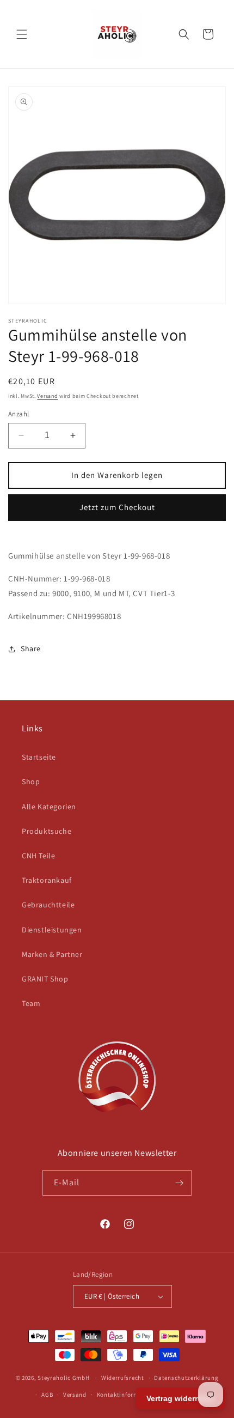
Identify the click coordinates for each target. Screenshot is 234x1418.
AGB (47, 1394)
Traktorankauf (47, 880)
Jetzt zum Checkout (117, 507)
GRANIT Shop (45, 979)
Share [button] (31, 648)
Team (31, 1003)
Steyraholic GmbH (63, 1377)
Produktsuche (46, 831)
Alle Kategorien (49, 806)
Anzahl (18, 414)
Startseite (39, 757)
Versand (47, 395)
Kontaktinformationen (129, 1394)
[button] (22, 34)
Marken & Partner (52, 954)
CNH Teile (38, 856)
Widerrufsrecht (122, 1377)
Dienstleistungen (52, 930)
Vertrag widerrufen (180, 1398)
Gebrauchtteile (48, 905)
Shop (31, 781)
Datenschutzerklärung (186, 1377)
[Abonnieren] (179, 1183)
